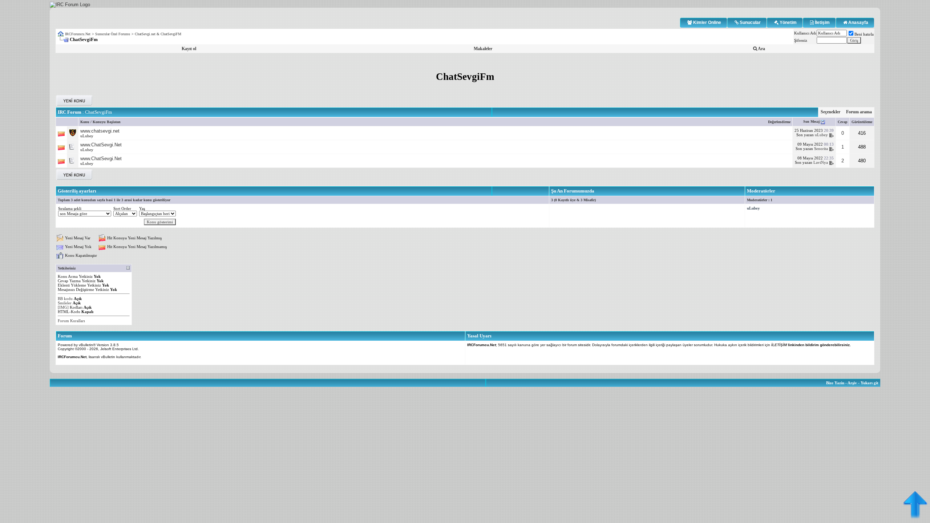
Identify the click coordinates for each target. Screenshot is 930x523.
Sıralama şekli (69, 208)
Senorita (821, 148)
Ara (761, 48)
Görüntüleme (862, 122)
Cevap (843, 122)
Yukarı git (869, 383)
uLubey (86, 136)
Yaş (142, 208)
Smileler (65, 303)
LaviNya (820, 162)
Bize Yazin (835, 383)
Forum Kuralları (71, 321)
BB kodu (65, 298)
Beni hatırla (864, 34)
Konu (84, 122)
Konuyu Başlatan (107, 122)
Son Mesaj (812, 121)
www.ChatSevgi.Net (101, 144)
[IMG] (63, 307)
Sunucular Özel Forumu (112, 34)
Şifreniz (800, 40)
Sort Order (122, 208)
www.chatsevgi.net (100, 131)
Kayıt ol (189, 48)
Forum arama (859, 111)
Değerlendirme (779, 122)
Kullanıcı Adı (805, 33)
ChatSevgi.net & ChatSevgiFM (158, 34)
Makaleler (483, 48)
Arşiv (852, 383)
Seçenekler (830, 111)
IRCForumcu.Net (77, 34)
